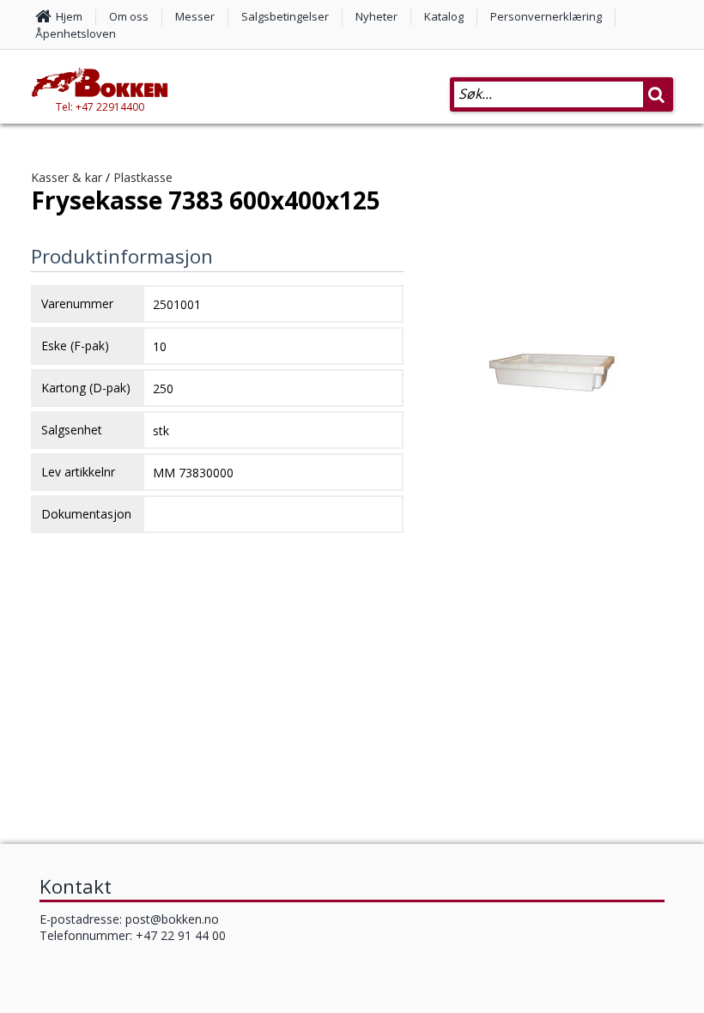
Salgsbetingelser (285, 16)
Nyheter (376, 16)
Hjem (69, 16)
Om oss (129, 16)
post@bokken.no (172, 919)
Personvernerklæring (546, 16)
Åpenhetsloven (75, 33)
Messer (195, 16)
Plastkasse (143, 177)
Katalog (444, 16)
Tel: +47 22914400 (100, 107)
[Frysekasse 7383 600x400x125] (553, 406)
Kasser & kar (66, 177)
